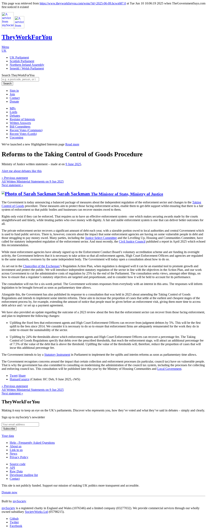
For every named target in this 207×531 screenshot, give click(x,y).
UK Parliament (19, 57)
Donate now (9, 492)
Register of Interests (22, 119)
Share (22, 375)
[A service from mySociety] (13, 27)
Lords (13, 112)
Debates (15, 115)
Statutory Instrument (57, 354)
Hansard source (20, 379)
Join (12, 94)
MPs (13, 108)
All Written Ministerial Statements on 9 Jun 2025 (33, 181)
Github (14, 518)
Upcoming (16, 137)
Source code (17, 464)
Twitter (14, 522)
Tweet (14, 375)
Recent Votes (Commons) (26, 130)
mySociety (19, 501)
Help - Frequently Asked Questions (32, 442)
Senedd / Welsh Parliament (27, 68)
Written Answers (20, 123)
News (13, 453)
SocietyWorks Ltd (36, 511)
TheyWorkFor (27, 37)
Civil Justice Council (132, 241)
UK (4, 50)
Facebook (16, 526)
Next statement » (12, 185)
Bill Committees (20, 126)
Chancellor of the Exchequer (41, 266)
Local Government (169, 368)
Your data (8, 435)
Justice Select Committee (101, 238)
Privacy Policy (19, 457)
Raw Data (16, 471)
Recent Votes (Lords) (23, 134)
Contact (15, 98)
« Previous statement (15, 178)
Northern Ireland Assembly (27, 64)
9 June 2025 (73, 164)
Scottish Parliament (22, 61)
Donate (14, 101)
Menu (5, 47)
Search (7, 83)
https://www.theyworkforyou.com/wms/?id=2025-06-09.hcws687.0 (83, 3)
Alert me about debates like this (22, 171)
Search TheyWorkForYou (18, 75)
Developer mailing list (24, 475)
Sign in (14, 90)
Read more (72, 144)
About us (15, 446)
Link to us (16, 450)
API (12, 467)
